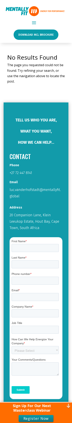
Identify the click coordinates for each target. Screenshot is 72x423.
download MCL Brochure (36, 34)
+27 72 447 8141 (21, 173)
